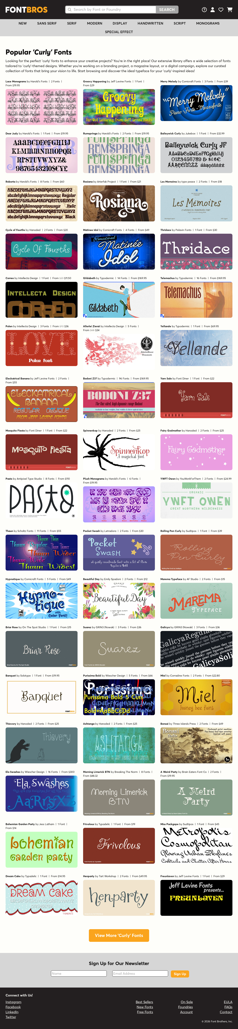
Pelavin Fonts (183, 230)
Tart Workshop (107, 876)
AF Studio (192, 579)
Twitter (11, 1017)
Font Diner (182, 378)
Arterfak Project (106, 181)
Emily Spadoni (112, 579)
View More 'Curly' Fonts (119, 935)
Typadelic (104, 824)
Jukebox (190, 133)
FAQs (228, 1007)
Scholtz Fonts (25, 531)
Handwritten (150, 23)
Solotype (25, 675)
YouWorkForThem (190, 478)
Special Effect (119, 32)
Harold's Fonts (38, 81)
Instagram (13, 1002)
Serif (72, 23)
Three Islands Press (184, 723)
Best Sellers (144, 1002)
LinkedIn (12, 1012)
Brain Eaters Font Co (194, 772)
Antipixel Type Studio (29, 478)
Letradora (110, 531)
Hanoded (35, 230)
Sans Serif (47, 23)
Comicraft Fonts (191, 81)
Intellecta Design (28, 278)
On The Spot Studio (34, 627)
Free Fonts (145, 1012)
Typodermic (107, 278)
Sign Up (180, 974)
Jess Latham (46, 824)
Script (180, 23)
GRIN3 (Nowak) (105, 627)
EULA (228, 1002)
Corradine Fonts (179, 675)
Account (186, 1012)
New (23, 23)
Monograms (208, 23)
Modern (94, 23)
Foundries (185, 1007)
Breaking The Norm (126, 772)
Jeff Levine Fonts (121, 81)
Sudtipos (191, 531)
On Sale (187, 1002)
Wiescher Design (115, 675)
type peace (188, 181)
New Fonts (145, 1007)
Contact (226, 1012)
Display (120, 23)
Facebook (13, 1007)
